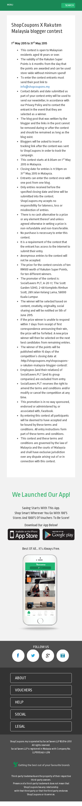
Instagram (62, 656)
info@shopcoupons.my (35, 86)
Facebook (18, 656)
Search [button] (69, 5)
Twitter (33, 656)
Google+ (48, 656)
